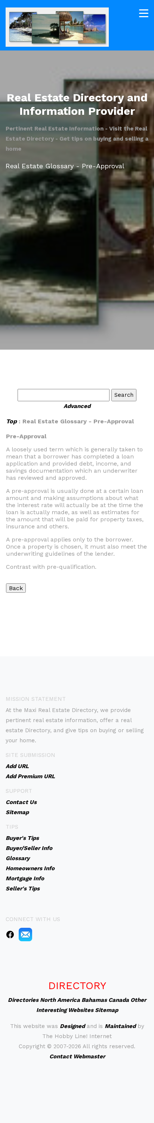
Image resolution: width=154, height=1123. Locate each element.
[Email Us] (25, 934)
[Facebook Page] (10, 934)
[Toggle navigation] (143, 13)
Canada (118, 1000)
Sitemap (106, 1010)
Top (11, 421)
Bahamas (94, 1000)
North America (60, 1000)
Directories (23, 1000)
